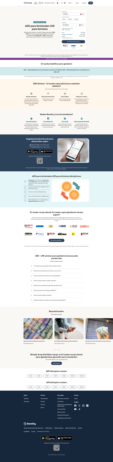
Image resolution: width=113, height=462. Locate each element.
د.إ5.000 (76, 19)
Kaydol (42, 407)
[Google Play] (33, 151)
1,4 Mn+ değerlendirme (40, 147)
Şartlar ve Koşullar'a (66, 56)
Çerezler (33, 431)
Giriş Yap (43, 404)
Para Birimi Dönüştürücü (63, 415)
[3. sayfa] (57, 349)
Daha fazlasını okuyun (29, 343)
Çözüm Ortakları (61, 409)
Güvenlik (80, 428)
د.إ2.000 (70, 19)
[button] (58, 3)
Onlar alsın (64, 22)
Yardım (76, 398)
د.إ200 (64, 19)
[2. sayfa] (56, 349)
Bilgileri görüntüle (69, 37)
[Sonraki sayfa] (59, 350)
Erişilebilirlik (26, 431)
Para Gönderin (36, 3)
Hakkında (26, 398)
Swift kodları (60, 401)
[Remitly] (28, 3)
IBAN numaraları (61, 412)
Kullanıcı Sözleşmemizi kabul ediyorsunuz (33, 428)
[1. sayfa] (55, 349)
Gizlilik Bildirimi (48, 428)
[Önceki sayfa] (54, 350)
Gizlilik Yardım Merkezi (70, 428)
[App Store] (46, 151)
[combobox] (82, 25)
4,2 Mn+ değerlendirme (40, 145)
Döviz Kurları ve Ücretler (63, 398)
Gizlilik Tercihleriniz (58, 428)
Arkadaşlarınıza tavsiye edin (64, 418)
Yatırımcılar (26, 401)
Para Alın (41, 3)
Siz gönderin (64, 11)
